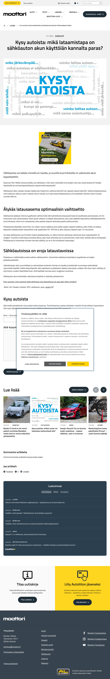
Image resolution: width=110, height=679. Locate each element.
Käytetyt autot (47, 644)
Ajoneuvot (59, 36)
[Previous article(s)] (96, 390)
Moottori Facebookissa (97, 633)
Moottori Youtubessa (96, 645)
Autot (43, 630)
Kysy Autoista (45, 425)
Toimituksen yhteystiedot (13, 652)
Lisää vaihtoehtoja (32, 364)
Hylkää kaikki (55, 364)
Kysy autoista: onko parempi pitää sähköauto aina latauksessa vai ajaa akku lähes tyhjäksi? (40, 281)
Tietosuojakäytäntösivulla (37, 354)
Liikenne (44, 658)
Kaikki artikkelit (77, 390)
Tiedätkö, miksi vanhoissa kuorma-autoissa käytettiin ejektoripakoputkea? (32, 524)
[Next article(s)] (104, 390)
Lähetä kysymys (12, 371)
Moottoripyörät (47, 649)
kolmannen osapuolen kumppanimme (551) (55, 321)
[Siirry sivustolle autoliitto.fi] (63, 672)
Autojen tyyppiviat (48, 635)
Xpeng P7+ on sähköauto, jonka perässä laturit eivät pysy (25, 534)
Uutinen (12, 25)
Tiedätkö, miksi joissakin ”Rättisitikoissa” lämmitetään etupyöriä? (28, 513)
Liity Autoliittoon (11, 3)
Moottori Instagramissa (97, 639)
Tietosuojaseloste (10, 663)
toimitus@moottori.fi (12, 646)
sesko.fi (48, 287)
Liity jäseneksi (81, 602)
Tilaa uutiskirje (28, 3)
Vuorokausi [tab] (46, 491)
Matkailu (44, 663)
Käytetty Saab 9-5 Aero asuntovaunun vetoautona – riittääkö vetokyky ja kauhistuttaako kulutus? (40, 545)
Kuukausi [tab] (64, 491)
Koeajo (71, 425)
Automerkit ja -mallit (93, 14)
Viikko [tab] (55, 491)
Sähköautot (46, 654)
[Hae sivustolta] (100, 3)
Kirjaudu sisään (65, 3)
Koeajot (44, 640)
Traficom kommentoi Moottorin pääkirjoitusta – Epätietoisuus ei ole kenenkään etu (35, 502)
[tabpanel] (55, 524)
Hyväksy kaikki (78, 364)
